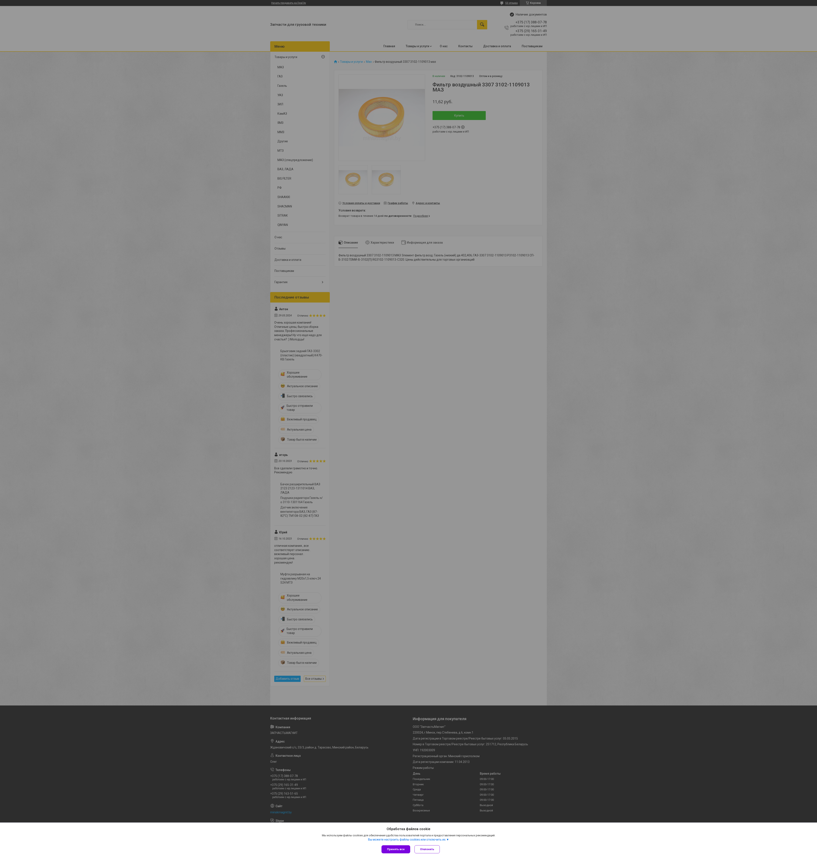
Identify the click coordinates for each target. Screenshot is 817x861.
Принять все (396, 849)
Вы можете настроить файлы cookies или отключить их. (407, 839)
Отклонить (427, 849)
